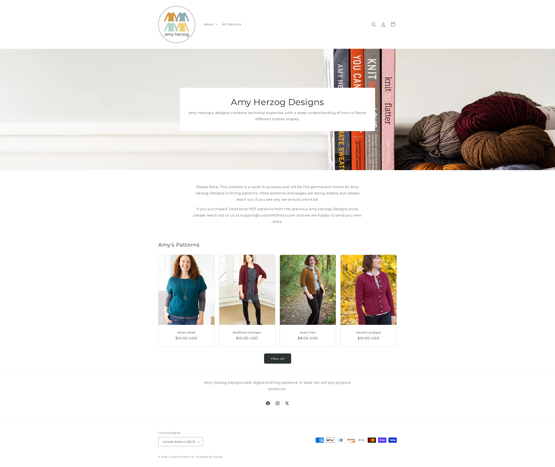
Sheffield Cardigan (247, 332)
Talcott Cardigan (368, 332)
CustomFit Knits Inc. (182, 457)
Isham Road (186, 332)
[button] (210, 24)
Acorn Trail (308, 332)
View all (278, 358)
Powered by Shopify (209, 457)
